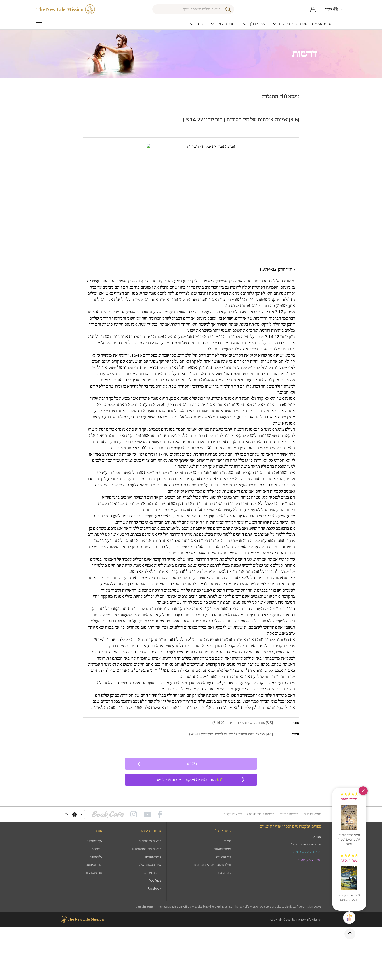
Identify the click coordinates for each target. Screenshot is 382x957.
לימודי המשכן (222, 849)
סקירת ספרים (153, 857)
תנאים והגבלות (312, 814)
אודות (97, 831)
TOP (349, 933)
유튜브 (147, 814)
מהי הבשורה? (223, 857)
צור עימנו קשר (233, 814)
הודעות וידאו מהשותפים (146, 849)
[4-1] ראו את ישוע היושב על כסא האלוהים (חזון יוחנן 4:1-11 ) (231, 734)
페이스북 (160, 814)
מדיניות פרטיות (289, 814)
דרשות (227, 841)
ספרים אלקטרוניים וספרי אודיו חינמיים (290, 826)
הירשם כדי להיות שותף (307, 852)
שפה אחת (315, 836)
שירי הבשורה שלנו (149, 865)
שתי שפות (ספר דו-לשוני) (306, 844)
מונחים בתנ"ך (223, 873)
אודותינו (97, 849)
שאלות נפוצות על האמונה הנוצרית (211, 865)
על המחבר (96, 857)
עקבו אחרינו (94, 841)
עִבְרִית (328, 9)
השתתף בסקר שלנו (309, 860)
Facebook (154, 889)
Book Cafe (108, 814)
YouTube (155, 881)
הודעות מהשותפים (150, 841)
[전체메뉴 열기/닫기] (39, 24)
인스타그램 (133, 814)
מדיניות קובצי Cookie (260, 814)
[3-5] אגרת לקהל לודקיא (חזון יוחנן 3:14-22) (242, 723)
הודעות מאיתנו (152, 873)
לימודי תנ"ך (222, 831)
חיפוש (228, 9)
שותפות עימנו (150, 831)
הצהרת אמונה (94, 865)
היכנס (313, 9)
